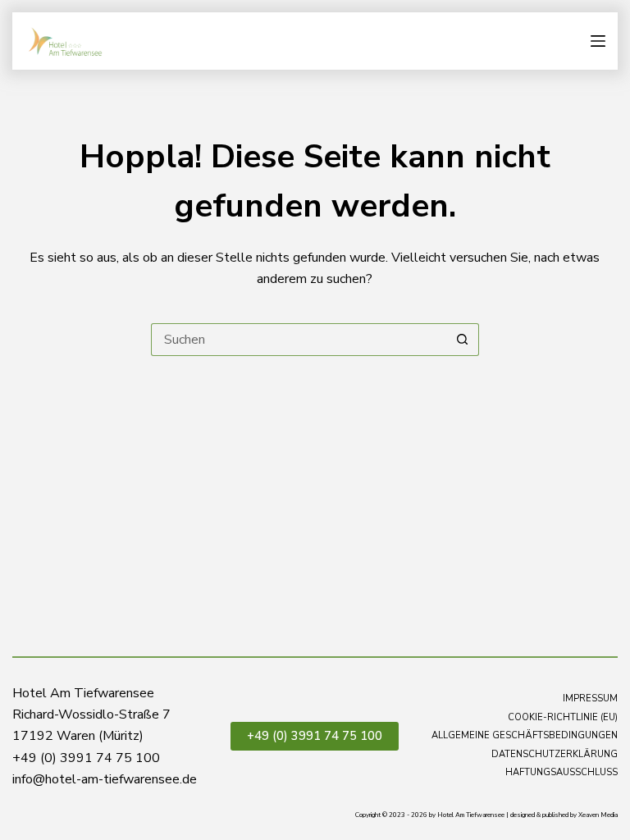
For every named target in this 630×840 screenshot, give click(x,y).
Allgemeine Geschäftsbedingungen (524, 736)
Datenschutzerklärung (554, 754)
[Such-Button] (462, 339)
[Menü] (598, 41)
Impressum (590, 699)
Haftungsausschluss (561, 772)
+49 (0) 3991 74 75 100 (314, 736)
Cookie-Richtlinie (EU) (563, 718)
